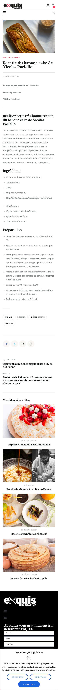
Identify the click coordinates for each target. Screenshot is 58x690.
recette (9, 323)
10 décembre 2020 (29, 575)
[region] (29, 669)
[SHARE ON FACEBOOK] (6, 343)
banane (8, 317)
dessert (21, 317)
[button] (30, 343)
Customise (17, 677)
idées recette (38, 317)
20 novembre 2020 (29, 530)
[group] (29, 187)
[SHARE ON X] (14, 343)
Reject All (40, 677)
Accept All (29, 684)
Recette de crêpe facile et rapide (29, 578)
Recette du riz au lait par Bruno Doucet (29, 489)
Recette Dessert (11, 58)
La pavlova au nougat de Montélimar (29, 444)
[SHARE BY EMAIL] (22, 343)
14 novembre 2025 (29, 441)
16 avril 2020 (29, 485)
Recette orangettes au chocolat (29, 534)
